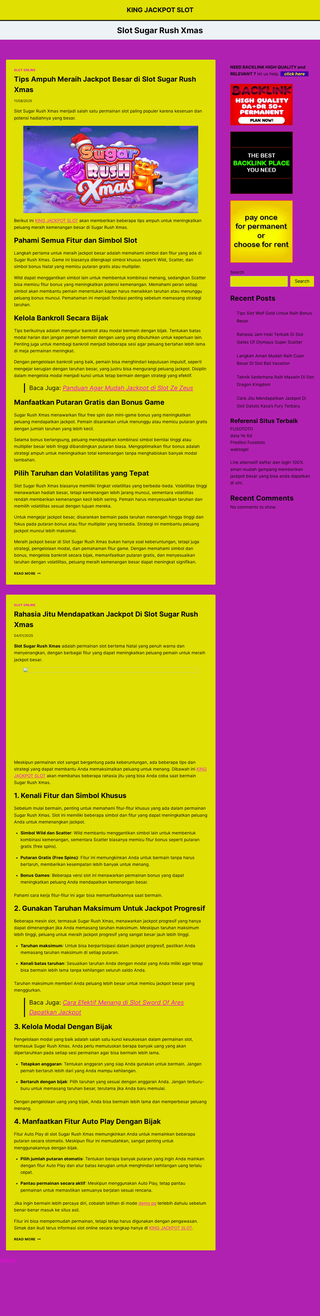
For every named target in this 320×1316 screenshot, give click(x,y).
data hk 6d (241, 435)
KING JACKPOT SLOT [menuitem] (56, 220)
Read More (27, 573)
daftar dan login (275, 462)
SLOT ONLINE (25, 70)
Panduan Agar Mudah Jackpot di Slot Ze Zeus (128, 388)
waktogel (239, 449)
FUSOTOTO (241, 428)
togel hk (8, 1260)
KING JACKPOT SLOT (170, 1227)
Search (237, 272)
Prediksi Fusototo (247, 442)
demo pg (147, 1203)
